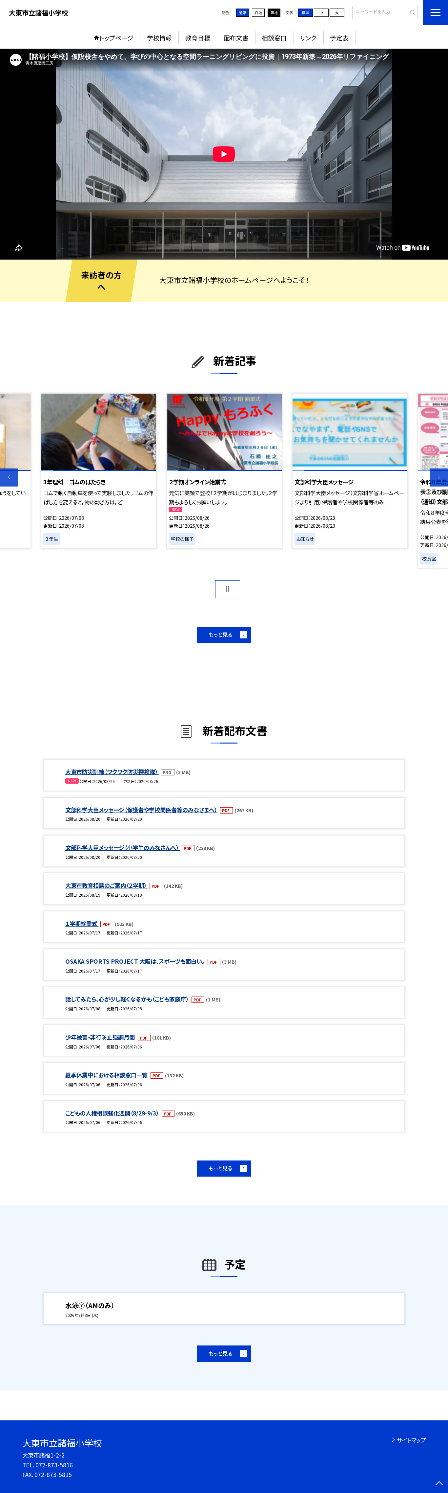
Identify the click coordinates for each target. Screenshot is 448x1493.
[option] (224, 154)
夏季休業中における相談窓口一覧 (107, 1075)
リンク (308, 37)
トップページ (116, 37)
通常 (242, 12)
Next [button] (439, 478)
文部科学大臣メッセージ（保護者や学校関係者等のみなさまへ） (141, 810)
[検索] (411, 12)
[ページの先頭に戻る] (439, 1484)
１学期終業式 (82, 923)
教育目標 (197, 37)
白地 (258, 12)
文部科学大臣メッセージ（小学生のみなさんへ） (122, 847)
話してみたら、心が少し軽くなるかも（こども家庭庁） (127, 999)
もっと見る (220, 634)
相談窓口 (274, 37)
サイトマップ (411, 1440)
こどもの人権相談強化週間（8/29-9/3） (112, 1113)
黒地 (274, 12)
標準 (305, 12)
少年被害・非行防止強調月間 (100, 1037)
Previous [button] (9, 478)
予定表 (339, 37)
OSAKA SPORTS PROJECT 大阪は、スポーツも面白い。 (135, 961)
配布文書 (236, 37)
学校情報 (159, 37)
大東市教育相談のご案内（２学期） (106, 885)
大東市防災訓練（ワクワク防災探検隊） (112, 772)
